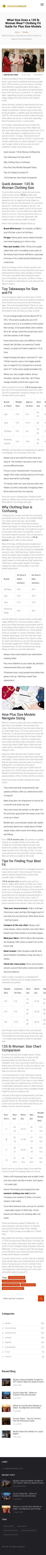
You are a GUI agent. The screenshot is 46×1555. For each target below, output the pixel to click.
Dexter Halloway (11, 75)
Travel (24, 1352)
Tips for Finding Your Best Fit (16, 172)
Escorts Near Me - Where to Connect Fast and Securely (25, 1394)
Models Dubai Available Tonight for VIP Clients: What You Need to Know (28, 1381)
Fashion (24, 1357)
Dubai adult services (10, 1535)
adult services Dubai (10, 1530)
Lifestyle (24, 1338)
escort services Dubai (28, 1530)
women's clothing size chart (14, 1281)
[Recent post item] (6, 1483)
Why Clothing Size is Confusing (17, 162)
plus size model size (11, 1285)
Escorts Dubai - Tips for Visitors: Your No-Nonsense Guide (27, 1420)
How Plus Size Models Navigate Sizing (20, 167)
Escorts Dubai (24, 1328)
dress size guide (28, 1285)
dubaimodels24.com (14, 1468)
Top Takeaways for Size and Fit (17, 157)
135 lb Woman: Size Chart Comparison (20, 178)
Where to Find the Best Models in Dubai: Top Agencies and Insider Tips (27, 1407)
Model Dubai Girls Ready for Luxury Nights (28, 1432)
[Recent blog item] (6, 1382)
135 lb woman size (16, 1277)
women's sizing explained (13, 1288)
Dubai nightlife (8, 1526)
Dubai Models (24, 1347)
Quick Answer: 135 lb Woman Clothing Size (22, 152)
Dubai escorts (22, 1526)
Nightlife (24, 1342)
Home (17, 32)
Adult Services (24, 1333)
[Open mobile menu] (43, 4)
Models (25, 32)
